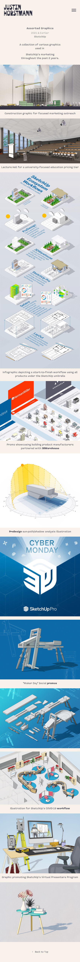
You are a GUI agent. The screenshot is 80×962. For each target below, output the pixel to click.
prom (50, 683)
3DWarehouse (50, 448)
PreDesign (15, 531)
